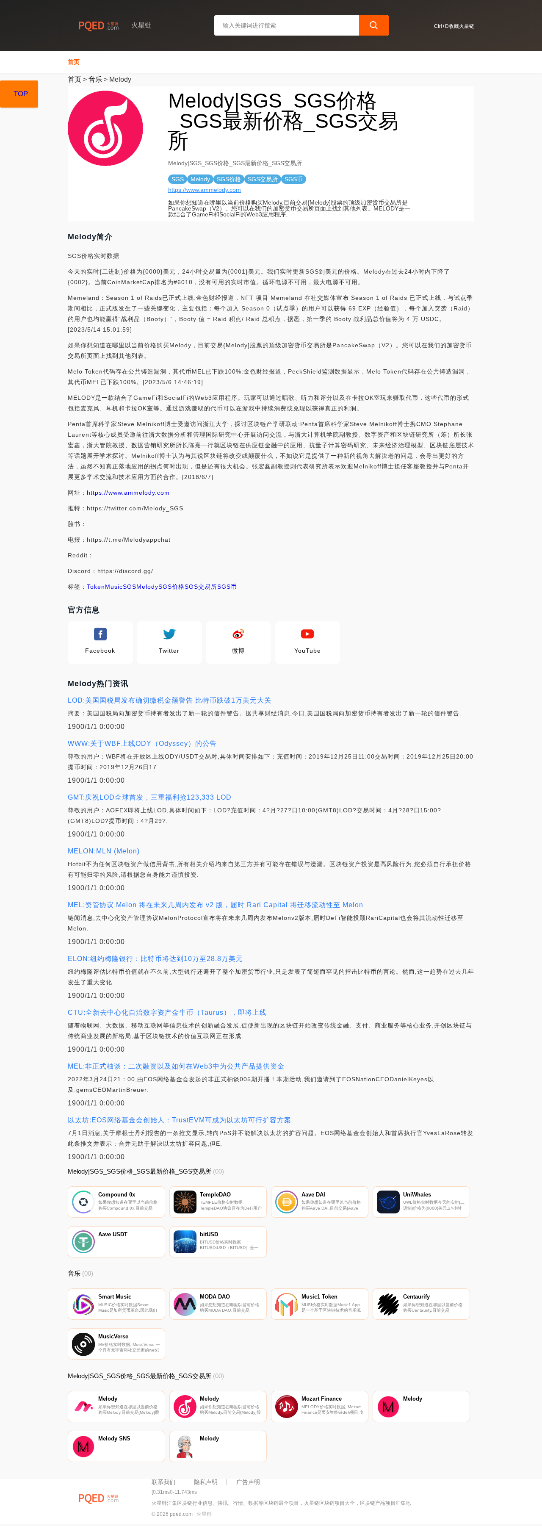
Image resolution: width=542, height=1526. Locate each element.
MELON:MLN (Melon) (104, 851)
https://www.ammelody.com (204, 189)
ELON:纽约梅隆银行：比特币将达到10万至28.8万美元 (155, 958)
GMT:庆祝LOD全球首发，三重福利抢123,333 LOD (150, 797)
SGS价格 (171, 586)
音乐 (95, 79)
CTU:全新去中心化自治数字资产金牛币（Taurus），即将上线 (167, 1012)
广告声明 (248, 1482)
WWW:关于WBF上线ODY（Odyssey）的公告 (142, 743)
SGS (129, 586)
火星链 (204, 1514)
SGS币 (227, 586)
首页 (74, 62)
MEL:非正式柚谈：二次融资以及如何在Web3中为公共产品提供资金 (176, 1066)
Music (114, 586)
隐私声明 (206, 1482)
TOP (21, 94)
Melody (147, 586)
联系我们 (163, 1482)
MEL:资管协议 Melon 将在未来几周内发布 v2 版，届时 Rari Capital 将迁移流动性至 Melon (215, 904)
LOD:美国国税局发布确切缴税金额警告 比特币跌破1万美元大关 (169, 700)
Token (96, 586)
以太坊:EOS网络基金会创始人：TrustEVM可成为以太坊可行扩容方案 (179, 1120)
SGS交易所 (201, 586)
